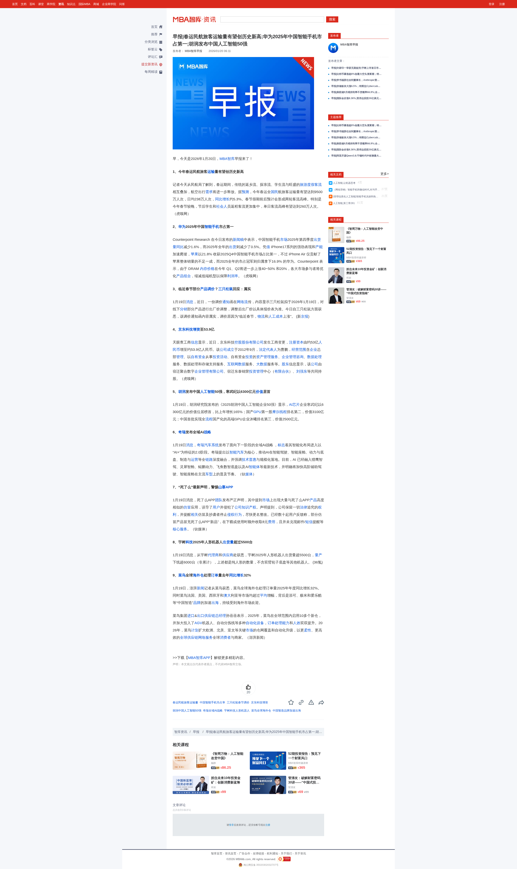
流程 (209, 419)
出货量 (228, 542)
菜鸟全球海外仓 (261, 710)
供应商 (227, 555)
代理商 (213, 555)
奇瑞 (182, 432)
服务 (274, 357)
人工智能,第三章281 (344, 203)
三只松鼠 (225, 289)
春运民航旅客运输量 (185, 702)
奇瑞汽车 (204, 445)
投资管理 (256, 371)
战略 (207, 432)
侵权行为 (234, 515)
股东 (285, 364)
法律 (303, 507)
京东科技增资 (259, 702)
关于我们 (286, 853)
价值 (259, 392)
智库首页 (216, 853)
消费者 (225, 637)
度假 (310, 185)
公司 (314, 364)
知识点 (71, 4)
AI (290, 405)
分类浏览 (151, 41)
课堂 (41, 4)
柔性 (307, 630)
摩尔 (276, 412)
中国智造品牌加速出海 (287, 710)
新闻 (200, 588)
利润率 (232, 276)
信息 (194, 342)
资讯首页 (230, 853)
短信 (309, 522)
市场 (283, 240)
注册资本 (296, 342)
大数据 (261, 364)
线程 (283, 412)
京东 (182, 329)
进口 (190, 616)
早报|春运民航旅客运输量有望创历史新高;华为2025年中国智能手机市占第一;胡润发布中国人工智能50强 (280, 732)
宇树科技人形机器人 (237, 710)
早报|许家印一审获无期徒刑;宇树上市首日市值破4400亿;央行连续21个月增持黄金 (356, 68)
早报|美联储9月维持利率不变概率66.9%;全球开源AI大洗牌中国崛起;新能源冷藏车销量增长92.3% (356, 92)
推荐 (154, 34)
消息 (189, 302)
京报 (304, 316)
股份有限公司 (253, 342)
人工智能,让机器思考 (345, 183)
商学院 (51, 4)
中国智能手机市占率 (212, 702)
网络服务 (205, 637)
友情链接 (258, 853)
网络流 (242, 302)
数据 (241, 364)
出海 (215, 603)
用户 (216, 507)
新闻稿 (238, 240)
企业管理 (201, 371)
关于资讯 (300, 853)
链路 (209, 460)
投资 (249, 357)
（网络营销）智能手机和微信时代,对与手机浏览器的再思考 (356, 189)
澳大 (227, 595)
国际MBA (84, 4)
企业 (313, 350)
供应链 (209, 616)
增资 (196, 329)
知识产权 (249, 507)
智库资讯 (180, 732)
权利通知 (272, 853)
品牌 (197, 603)
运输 (211, 172)
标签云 (153, 49)
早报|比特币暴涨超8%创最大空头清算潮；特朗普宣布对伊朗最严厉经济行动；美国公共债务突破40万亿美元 (356, 74)
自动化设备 (255, 623)
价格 (210, 269)
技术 (245, 460)
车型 (209, 474)
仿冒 (187, 507)
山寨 (222, 487)
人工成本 (275, 316)
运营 (194, 460)
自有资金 (198, 357)
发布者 (334, 35)
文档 (23, 4)
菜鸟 (182, 575)
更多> (384, 173)
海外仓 (198, 575)
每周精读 (151, 71)
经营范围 (299, 350)
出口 (200, 616)
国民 (274, 192)
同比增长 (222, 199)
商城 (96, 4)
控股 (238, 342)
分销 (183, 309)
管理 (180, 357)
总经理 (220, 616)
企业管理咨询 (293, 357)
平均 (263, 595)
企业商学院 (109, 4)
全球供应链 (189, 637)
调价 (211, 289)
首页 (15, 4)
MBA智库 (227, 159)
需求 (209, 192)
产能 (319, 247)
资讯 (61, 4)
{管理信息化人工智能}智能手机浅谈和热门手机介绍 (356, 196)
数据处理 (314, 357)
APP (229, 487)
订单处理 (275, 623)
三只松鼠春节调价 (238, 702)
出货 (232, 247)
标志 (281, 445)
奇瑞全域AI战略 (213, 710)
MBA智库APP (199, 658)
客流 (318, 185)
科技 (189, 329)
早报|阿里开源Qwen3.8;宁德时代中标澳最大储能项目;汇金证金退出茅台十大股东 (356, 155)
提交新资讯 (149, 64)
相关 (194, 515)
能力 (285, 623)
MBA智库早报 (193, 51)
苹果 (194, 254)
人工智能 (207, 392)
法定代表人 (268, 350)
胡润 (182, 392)
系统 (215, 445)
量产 (318, 555)
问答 (122, 4)
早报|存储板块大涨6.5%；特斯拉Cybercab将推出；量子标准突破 (356, 86)
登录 (491, 4)
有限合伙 (281, 371)
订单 (214, 575)
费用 (271, 522)
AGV (198, 623)
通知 (226, 302)
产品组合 (183, 276)
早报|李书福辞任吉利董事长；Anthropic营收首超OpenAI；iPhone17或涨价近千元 (356, 80)
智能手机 (212, 227)
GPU (257, 412)
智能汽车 (236, 452)
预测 (245, 192)
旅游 (303, 185)
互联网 (232, 364)
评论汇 (153, 56)
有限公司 (216, 371)
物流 (261, 316)
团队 (218, 500)
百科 (32, 4)
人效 (296, 623)
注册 (502, 4)
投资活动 (220, 357)
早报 (196, 732)
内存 (203, 269)
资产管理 (263, 357)
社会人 (221, 206)
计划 (195, 630)
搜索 (332, 19)
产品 (203, 289)
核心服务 (180, 529)
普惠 (252, 460)
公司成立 (227, 350)
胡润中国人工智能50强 (187, 710)
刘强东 (301, 371)
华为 (182, 227)
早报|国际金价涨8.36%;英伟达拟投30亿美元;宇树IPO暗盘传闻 (356, 98)
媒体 (249, 474)
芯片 (296, 405)
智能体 (254, 467)
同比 (180, 247)
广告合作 (244, 853)
